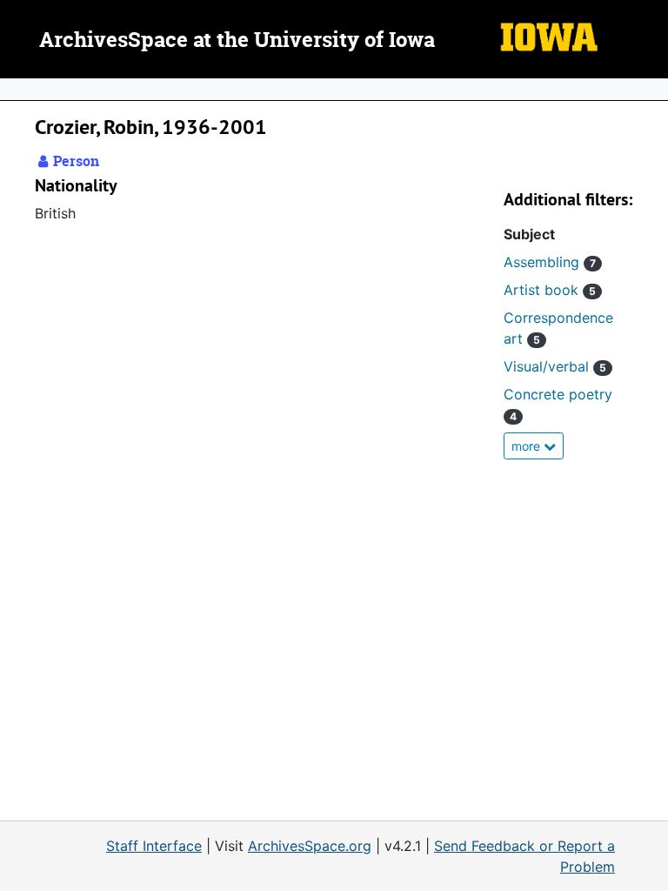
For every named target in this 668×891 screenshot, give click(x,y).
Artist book (550, 289)
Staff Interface (154, 845)
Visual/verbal (555, 366)
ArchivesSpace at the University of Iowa (237, 41)
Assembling (550, 262)
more (527, 446)
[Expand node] (650, 89)
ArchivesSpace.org (309, 845)
